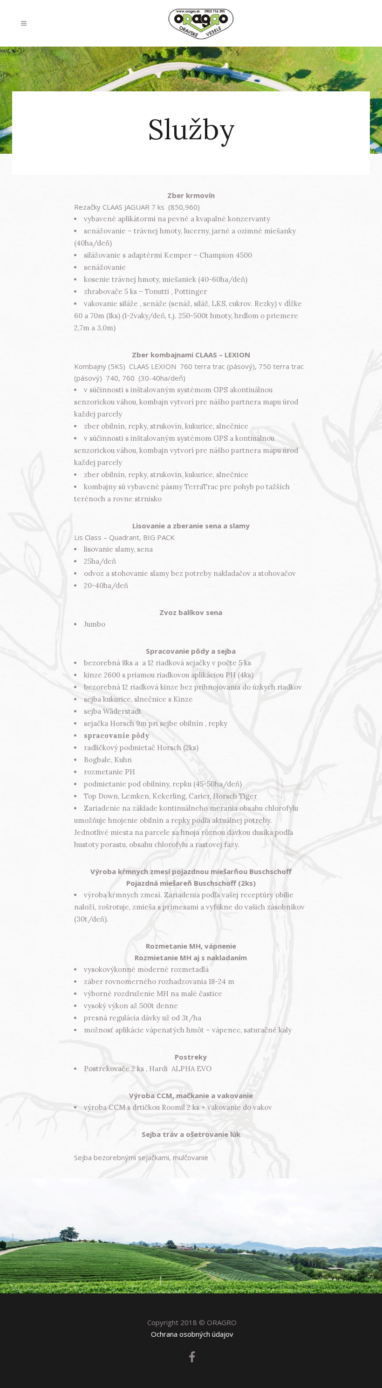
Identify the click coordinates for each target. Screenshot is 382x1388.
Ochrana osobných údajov (192, 1334)
